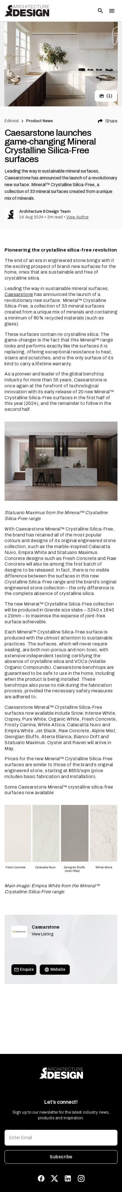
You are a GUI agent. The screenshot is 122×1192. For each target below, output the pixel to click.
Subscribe (61, 1156)
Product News (39, 121)
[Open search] (100, 10)
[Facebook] (41, 1178)
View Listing (43, 934)
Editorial (12, 121)
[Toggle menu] (111, 10)
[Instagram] (81, 1178)
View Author (77, 217)
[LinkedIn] (68, 1178)
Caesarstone (19, 294)
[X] (54, 1178)
